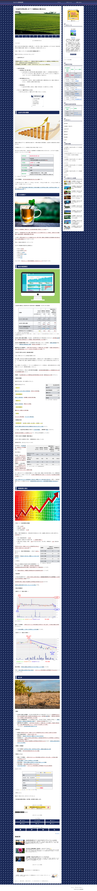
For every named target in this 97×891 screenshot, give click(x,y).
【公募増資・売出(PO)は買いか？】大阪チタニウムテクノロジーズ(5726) (73, 159)
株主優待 (22, 812)
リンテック (77, 85)
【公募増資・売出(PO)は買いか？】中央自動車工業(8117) (73, 148)
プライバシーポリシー (79, 887)
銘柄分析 (66, 131)
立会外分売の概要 (36, 98)
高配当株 (66, 134)
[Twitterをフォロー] (31, 829)
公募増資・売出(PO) (68, 126)
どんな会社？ (35, 100)
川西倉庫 (77, 81)
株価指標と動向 (36, 103)
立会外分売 (17, 812)
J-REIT (65, 140)
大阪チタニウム (78, 89)
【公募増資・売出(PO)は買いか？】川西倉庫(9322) (73, 171)
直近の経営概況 (36, 102)
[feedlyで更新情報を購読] (43, 829)
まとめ (34, 105)
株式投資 (66, 123)
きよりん (73, 37)
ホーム (72, 887)
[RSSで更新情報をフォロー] (54, 829)
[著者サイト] (20, 829)
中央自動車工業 (78, 99)
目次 (36, 96)
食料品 (26, 812)
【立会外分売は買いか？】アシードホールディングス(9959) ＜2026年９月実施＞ (73, 154)
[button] (81, 59)
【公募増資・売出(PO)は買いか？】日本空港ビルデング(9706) (73, 165)
